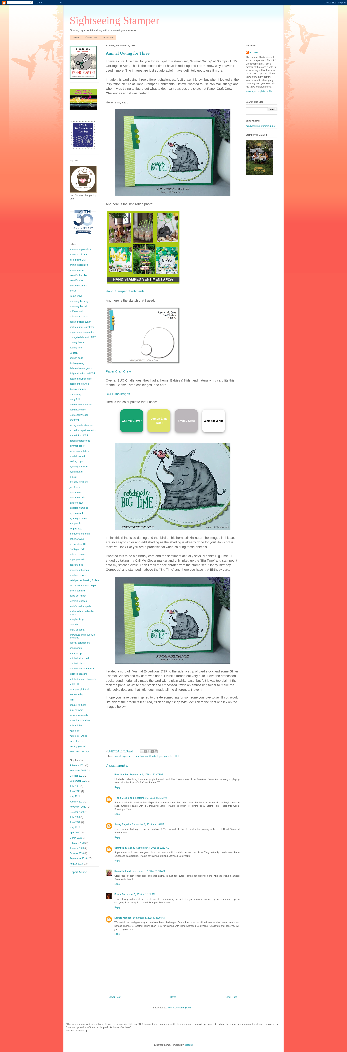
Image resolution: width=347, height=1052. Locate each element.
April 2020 (75, 832)
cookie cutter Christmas (82, 327)
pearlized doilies (78, 575)
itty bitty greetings (79, 482)
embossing (75, 394)
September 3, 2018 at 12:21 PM (138, 894)
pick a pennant (77, 590)
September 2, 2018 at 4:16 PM (148, 824)
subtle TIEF (76, 684)
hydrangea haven (78, 466)
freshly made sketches (81, 425)
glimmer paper (77, 445)
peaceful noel (76, 564)
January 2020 (77, 848)
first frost (74, 420)
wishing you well (78, 746)
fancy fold (75, 399)
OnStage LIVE (77, 549)
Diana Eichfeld (122, 871)
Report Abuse (78, 872)
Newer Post (114, 997)
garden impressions (80, 440)
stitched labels (77, 663)
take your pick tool (79, 689)
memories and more (80, 533)
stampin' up (76, 653)
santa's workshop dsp (81, 606)
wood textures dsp (79, 751)
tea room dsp (76, 694)
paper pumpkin (77, 559)
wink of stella (76, 741)
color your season (79, 316)
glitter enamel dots (79, 451)
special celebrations (80, 642)
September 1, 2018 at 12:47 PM (146, 774)
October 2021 (77, 775)
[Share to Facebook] (152, 751)
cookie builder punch (80, 321)
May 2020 (75, 827)
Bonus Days (76, 296)
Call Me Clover (132, 420)
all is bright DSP (78, 259)
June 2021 (75, 791)
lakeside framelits (79, 507)
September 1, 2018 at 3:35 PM (151, 798)
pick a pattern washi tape (83, 585)
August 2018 (76, 863)
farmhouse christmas (81, 404)
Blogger (188, 1045)
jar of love (75, 487)
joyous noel (76, 492)
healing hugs (76, 461)
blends (152, 756)
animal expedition (123, 756)
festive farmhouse (79, 415)
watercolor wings (78, 735)
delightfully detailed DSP (82, 373)
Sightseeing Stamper (114, 20)
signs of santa (77, 629)
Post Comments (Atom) (180, 1007)
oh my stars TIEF (79, 544)
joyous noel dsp (78, 497)
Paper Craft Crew (118, 371)
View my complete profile (259, 91)
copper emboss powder (82, 332)
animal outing (141, 756)
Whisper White (214, 420)
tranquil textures (78, 705)
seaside (74, 624)
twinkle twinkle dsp (79, 715)
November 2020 (78, 806)
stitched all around (79, 658)
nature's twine (77, 539)
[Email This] (142, 751)
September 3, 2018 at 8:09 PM (149, 917)
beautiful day (76, 280)
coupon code (76, 358)
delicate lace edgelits (81, 368)
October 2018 (77, 853)
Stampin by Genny (124, 847)
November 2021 (78, 770)
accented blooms (78, 254)
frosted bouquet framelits (83, 430)
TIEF (177, 756)
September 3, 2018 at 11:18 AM (148, 871)
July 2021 (75, 786)
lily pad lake (76, 528)
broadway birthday (79, 301)
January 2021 (77, 801)
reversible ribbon (78, 601)
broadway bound (78, 306)
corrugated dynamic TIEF (83, 337)
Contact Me (91, 37)
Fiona (117, 894)
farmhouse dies (78, 409)
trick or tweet (76, 710)
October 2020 (77, 812)
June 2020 (75, 822)
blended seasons (78, 285)
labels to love (76, 502)
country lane (76, 347)
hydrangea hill (77, 471)
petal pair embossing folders (84, 580)
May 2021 (75, 796)
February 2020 (77, 843)
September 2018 (78, 858)
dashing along (77, 363)
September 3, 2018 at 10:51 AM (153, 847)
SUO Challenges (118, 394)
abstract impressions (80, 249)
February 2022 (77, 765)
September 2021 (78, 781)
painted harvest (78, 554)
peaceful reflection (79, 570)
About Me (108, 37)
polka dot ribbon (78, 595)
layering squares (78, 518)
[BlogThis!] (145, 751)
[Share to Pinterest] (156, 751)
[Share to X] (149, 751)
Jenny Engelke (122, 824)
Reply (117, 787)
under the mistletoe (80, 720)
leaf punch (75, 523)
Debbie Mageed (123, 917)
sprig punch (76, 648)
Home (76, 37)
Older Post (231, 997)
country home (77, 342)
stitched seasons (78, 673)
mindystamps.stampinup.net (260, 126)
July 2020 (75, 817)
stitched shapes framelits (83, 679)
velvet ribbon (76, 725)
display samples (78, 389)
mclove (253, 52)
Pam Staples (121, 774)
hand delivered (77, 456)
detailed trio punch (79, 383)
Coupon (74, 353)
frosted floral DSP (79, 435)
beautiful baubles (78, 275)
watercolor (75, 730)
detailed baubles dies (81, 378)
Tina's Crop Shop (124, 798)
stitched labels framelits (82, 668)
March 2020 (76, 837)
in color (73, 477)
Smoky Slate (186, 420)
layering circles (165, 756)
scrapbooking (76, 619)
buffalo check (77, 311)
